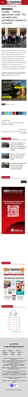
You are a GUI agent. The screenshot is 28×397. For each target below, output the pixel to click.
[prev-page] (3, 173)
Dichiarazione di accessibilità (14, 389)
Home (3, 6)
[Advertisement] (13, 247)
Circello (7, 104)
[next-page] (5, 173)
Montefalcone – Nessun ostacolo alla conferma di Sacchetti (14, 132)
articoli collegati (6, 138)
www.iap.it (17, 378)
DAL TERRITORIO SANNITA (11, 6)
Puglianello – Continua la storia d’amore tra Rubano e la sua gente (13, 123)
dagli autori (14, 138)
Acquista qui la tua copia (13, 75)
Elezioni (12, 104)
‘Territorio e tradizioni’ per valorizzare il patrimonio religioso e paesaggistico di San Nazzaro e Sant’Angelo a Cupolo (18, 146)
